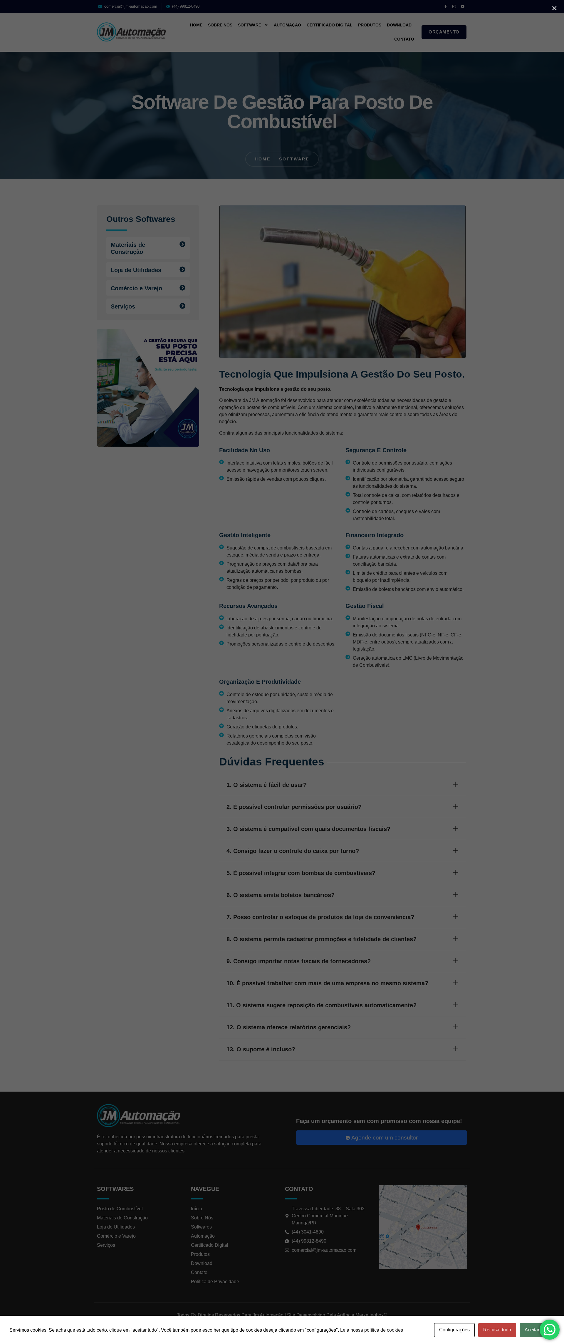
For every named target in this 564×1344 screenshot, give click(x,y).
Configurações (454, 1329)
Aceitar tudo (537, 1329)
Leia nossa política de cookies (371, 1330)
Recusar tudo (497, 1329)
